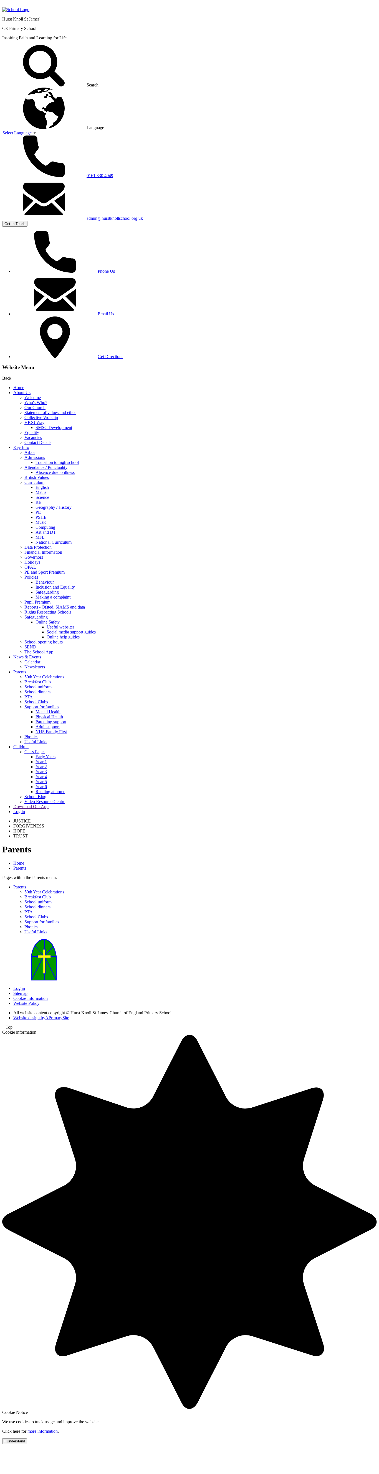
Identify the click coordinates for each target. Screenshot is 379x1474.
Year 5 (41, 781)
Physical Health (49, 716)
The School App (38, 652)
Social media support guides (71, 632)
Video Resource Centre (44, 801)
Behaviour (45, 582)
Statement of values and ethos (50, 412)
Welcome (32, 397)
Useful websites (60, 627)
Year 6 (41, 786)
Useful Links (35, 741)
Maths (41, 492)
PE (38, 512)
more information (42, 1431)
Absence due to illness (55, 472)
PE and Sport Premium (44, 572)
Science (42, 497)
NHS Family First (51, 731)
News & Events (27, 657)
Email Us (106, 313)
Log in (19, 811)
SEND (30, 647)
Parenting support (51, 721)
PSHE (41, 517)
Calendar (32, 662)
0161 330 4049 (100, 175)
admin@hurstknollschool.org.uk (115, 218)
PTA (28, 696)
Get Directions (110, 356)
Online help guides (63, 637)
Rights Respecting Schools (47, 612)
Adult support (48, 726)
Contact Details (37, 442)
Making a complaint (53, 597)
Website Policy (26, 1003)
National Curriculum (54, 542)
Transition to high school (57, 462)
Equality (31, 432)
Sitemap (20, 993)
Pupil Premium (37, 602)
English (42, 487)
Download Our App (31, 806)
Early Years (45, 756)
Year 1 (41, 761)
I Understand (14, 1441)
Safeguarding (47, 592)
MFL (40, 537)
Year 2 (41, 766)
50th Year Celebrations (44, 677)
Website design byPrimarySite (41, 1017)
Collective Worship (41, 417)
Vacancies (33, 437)
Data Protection (38, 547)
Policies (31, 577)
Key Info (21, 447)
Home (18, 387)
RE (38, 502)
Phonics (31, 736)
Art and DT (46, 532)
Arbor (29, 452)
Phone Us (106, 271)
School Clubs (36, 701)
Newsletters (34, 667)
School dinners (37, 691)
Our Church (35, 407)
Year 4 (41, 776)
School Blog (35, 796)
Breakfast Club (37, 681)
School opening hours (43, 642)
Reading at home (50, 791)
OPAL (30, 567)
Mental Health (48, 711)
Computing (45, 527)
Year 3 (41, 771)
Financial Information (43, 552)
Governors (33, 557)
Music (41, 522)
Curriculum (34, 482)
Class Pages (34, 751)
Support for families (41, 706)
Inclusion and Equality (55, 587)
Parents (19, 672)
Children (21, 746)
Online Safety (48, 622)
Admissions (34, 457)
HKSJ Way (34, 422)
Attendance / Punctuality (45, 467)
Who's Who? (35, 402)
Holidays (32, 562)
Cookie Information (30, 998)
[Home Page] (15, 9)
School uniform (38, 686)
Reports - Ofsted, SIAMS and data (54, 607)
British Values (36, 477)
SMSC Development (54, 427)
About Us (22, 392)
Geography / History (54, 507)
